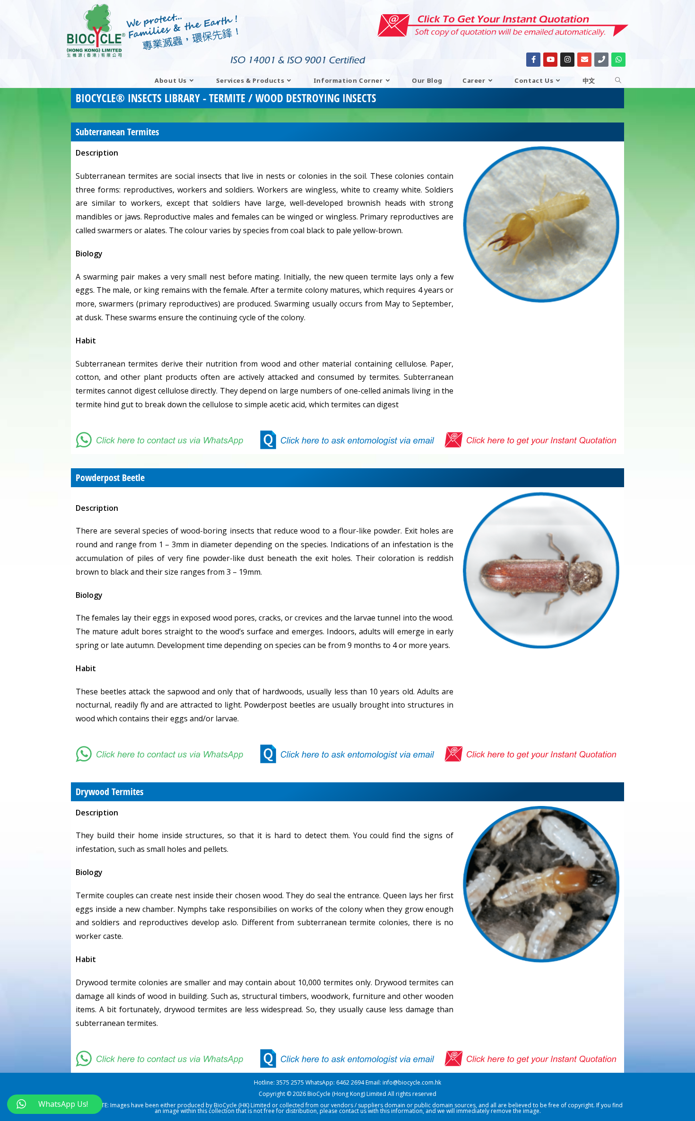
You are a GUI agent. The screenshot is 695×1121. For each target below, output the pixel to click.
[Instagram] (567, 60)
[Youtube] (550, 60)
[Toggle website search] (618, 80)
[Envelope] (584, 60)
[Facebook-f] (533, 60)
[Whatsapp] (618, 60)
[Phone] (601, 60)
